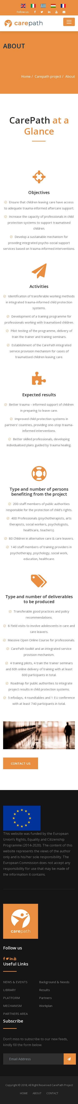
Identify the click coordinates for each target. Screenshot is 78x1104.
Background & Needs (54, 982)
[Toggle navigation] (69, 22)
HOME (24, 1093)
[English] (22, 5)
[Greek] (42, 5)
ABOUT (37, 1093)
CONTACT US (20, 763)
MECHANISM (12, 1006)
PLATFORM (11, 998)
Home (26, 76)
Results (44, 990)
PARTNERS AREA (15, 1013)
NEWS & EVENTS (15, 982)
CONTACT (52, 1093)
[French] (61, 5)
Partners (45, 998)
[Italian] (32, 5)
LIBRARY (9, 990)
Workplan (45, 1006)
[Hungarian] (52, 5)
